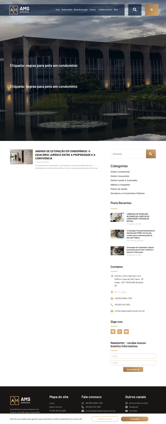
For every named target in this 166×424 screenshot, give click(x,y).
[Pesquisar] (151, 153)
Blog (116, 9)
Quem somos (67, 9)
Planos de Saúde (119, 189)
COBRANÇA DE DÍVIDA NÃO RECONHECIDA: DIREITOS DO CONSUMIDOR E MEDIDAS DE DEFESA (138, 217)
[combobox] (128, 153)
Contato (93, 9)
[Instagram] (119, 331)
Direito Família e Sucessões (124, 180)
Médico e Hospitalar (120, 185)
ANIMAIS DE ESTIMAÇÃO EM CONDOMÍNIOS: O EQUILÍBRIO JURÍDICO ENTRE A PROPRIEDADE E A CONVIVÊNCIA (65, 154)
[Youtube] (126, 331)
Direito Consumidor (120, 176)
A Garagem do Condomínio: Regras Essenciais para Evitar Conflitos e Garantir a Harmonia (140, 249)
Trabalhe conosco (105, 9)
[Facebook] (113, 331)
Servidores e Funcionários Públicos (128, 193)
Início (58, 9)
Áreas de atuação (81, 9)
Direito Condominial (120, 172)
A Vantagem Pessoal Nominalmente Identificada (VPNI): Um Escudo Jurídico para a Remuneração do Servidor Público (141, 234)
